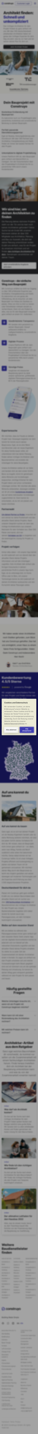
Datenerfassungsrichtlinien (14, 724)
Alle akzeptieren (26, 730)
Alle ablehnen (11, 730)
